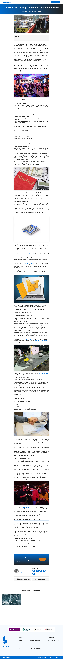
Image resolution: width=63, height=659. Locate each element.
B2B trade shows (41, 255)
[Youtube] (6, 646)
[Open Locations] (40, 2)
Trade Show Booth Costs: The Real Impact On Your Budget (11, 609)
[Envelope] (8, 646)
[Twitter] (5, 646)
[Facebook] (3, 646)
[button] (45, 36)
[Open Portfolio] (30, 2)
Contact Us (33, 532)
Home (23, 11)
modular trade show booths (41, 340)
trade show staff (25, 396)
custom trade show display (27, 339)
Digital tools (23, 476)
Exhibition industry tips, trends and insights (33, 11)
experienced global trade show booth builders (39, 163)
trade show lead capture (28, 507)
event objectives (31, 253)
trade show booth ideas (44, 373)
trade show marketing (28, 263)
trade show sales (42, 406)
